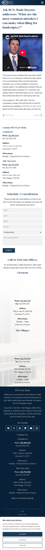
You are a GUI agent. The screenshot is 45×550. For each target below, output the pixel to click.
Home (22, 511)
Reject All (23, 545)
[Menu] (42, 2)
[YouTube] (31, 428)
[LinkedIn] (25, 428)
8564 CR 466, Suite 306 (11, 175)
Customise (22, 540)
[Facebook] (8, 428)
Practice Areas (22, 514)
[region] (22, 533)
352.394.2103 (13, 136)
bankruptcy (9, 78)
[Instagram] (36, 428)
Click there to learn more (31, 106)
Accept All (22, 534)
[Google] (19, 428)
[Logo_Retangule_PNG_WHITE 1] (7, 3)
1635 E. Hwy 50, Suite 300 (12, 146)
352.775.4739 (13, 165)
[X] (14, 428)
